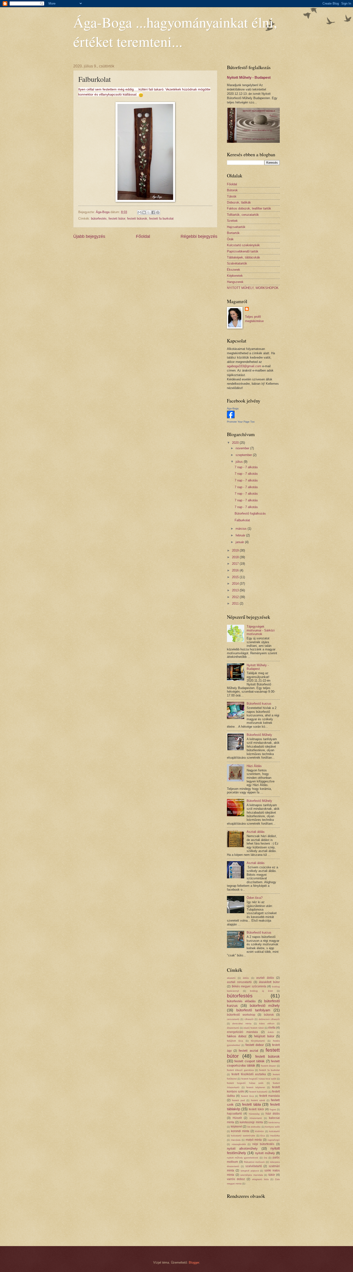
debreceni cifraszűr (269, 1019)
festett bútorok (137, 218)
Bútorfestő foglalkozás (250, 513)
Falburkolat (242, 520)
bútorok (269, 1014)
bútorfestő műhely (265, 1005)
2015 (236, 577)
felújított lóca (235, 1040)
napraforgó (274, 1140)
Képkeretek (235, 275)
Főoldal (143, 236)
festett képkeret (255, 1087)
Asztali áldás (256, 832)
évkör (271, 1032)
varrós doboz (236, 1179)
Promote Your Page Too (241, 421)
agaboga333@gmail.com (244, 366)
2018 (236, 557)
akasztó (231, 978)
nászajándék (239, 1144)
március (242, 528)
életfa (271, 1027)
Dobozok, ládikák (239, 202)
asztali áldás (265, 977)
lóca (262, 1135)
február (241, 535)
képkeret (236, 1126)
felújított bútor (264, 1036)
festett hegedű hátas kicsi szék (258, 1078)
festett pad (238, 1100)
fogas (273, 1109)
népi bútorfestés (263, 1144)
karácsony (274, 1122)
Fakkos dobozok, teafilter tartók (249, 208)
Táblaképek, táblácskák (243, 257)
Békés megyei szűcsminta (249, 986)
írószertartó (256, 1118)
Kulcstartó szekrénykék (243, 245)
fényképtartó (258, 1040)
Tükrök (232, 196)
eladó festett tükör (253, 1027)
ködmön (259, 1131)
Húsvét (237, 1117)
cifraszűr (249, 1019)
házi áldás (273, 1113)
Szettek (232, 220)
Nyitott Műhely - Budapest (249, 77)
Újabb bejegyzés (89, 236)
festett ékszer (268, 1065)
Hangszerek (235, 282)
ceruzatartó (233, 1019)
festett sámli (258, 1100)
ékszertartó (233, 1027)
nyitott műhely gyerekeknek (242, 1157)
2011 (236, 603)
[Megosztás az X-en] (148, 212)
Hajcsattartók (236, 227)
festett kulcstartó (258, 1091)
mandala (236, 1140)
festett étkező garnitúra (240, 1070)
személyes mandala (251, 1175)
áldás (246, 978)
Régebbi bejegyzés (199, 236)
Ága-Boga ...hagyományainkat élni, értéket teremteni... (175, 31)
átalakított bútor (269, 982)
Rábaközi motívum (254, 1162)
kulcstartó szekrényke (243, 1135)
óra (265, 1157)
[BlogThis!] (144, 212)
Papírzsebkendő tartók (242, 251)
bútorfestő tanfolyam (253, 1010)
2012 (236, 597)
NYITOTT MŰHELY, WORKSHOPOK (253, 288)
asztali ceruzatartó (239, 982)
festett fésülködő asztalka (248, 1074)
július (240, 461)
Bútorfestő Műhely (259, 735)
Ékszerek (233, 269)
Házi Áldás (254, 766)
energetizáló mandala (242, 1032)
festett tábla (251, 1104)
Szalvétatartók (237, 263)
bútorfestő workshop (241, 1014)
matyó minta (254, 1139)
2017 (236, 563)
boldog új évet (261, 991)
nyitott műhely (265, 1153)
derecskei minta (241, 1023)
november (243, 448)
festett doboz (254, 1045)
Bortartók (233, 233)
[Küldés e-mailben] (139, 212)
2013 (236, 590)
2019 (236, 550)
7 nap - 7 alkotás (246, 467)
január (240, 542)
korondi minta (240, 1131)
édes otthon (266, 1023)
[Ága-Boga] (231, 417)
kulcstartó (274, 1131)
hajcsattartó (234, 1113)
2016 (236, 570)
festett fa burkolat (161, 218)
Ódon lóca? (254, 898)
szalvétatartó (253, 1166)
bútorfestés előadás (241, 1001)
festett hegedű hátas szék (245, 1083)
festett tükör (256, 1109)
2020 (236, 442)
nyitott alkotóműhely (242, 1148)
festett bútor (117, 218)
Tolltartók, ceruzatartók (243, 214)
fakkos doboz (237, 1036)
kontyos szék (272, 1126)
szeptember (244, 455)
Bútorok (232, 190)
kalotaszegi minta (251, 1122)
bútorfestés (99, 218)
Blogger (194, 1262)
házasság (254, 1113)
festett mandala (269, 1095)
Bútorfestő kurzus (259, 703)
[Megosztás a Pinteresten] (157, 212)
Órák (230, 239)
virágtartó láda (260, 1179)
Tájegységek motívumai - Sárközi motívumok (261, 630)
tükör (271, 1174)
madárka (275, 1135)
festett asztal (248, 1050)
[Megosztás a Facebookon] (153, 212)
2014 (236, 583)
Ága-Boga (232, 408)
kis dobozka (254, 1126)
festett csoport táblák (249, 1061)
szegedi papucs (250, 1170)
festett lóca (247, 1096)
